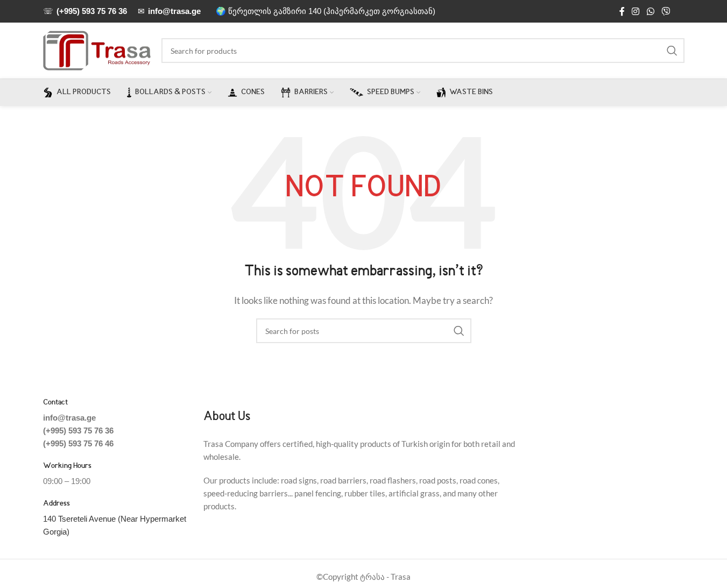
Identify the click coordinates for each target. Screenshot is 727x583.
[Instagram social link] (636, 11)
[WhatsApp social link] (650, 11)
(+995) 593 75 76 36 (78, 430)
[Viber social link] (665, 11)
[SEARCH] (672, 50)
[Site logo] (97, 49)
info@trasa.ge (69, 417)
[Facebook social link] (622, 11)
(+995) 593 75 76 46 (78, 443)
